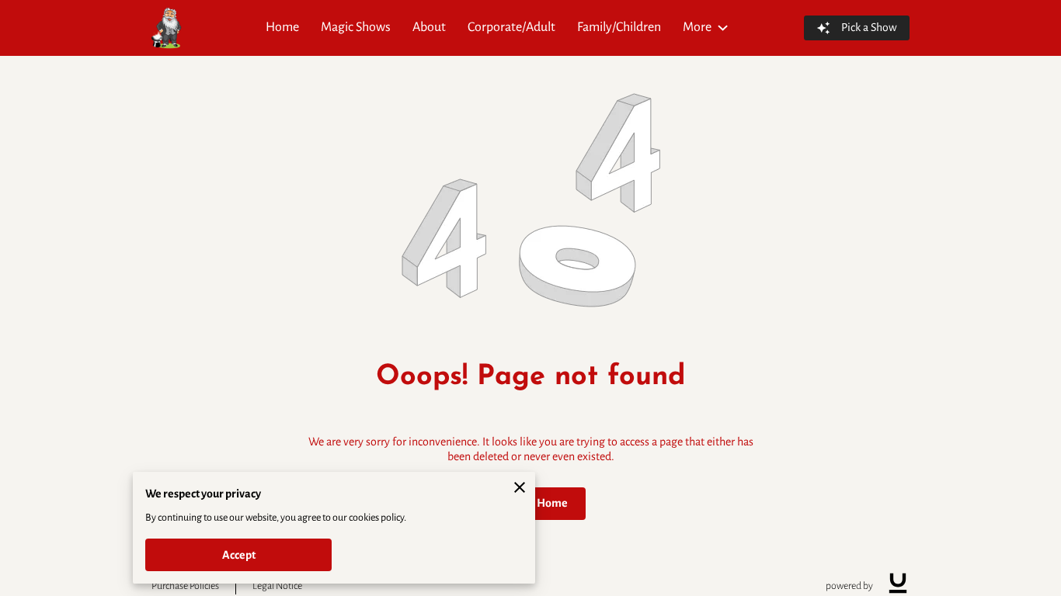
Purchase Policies (185, 585)
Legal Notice (277, 585)
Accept (239, 555)
